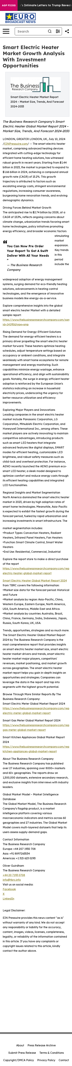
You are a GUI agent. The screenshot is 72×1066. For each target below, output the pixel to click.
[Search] (50, 31)
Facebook (9, 889)
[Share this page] (67, 31)
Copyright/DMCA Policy (18, 1060)
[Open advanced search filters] (58, 31)
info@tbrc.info (12, 879)
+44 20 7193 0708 (14, 875)
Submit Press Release (22, 1052)
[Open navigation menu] (6, 31)
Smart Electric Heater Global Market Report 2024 (35, 580)
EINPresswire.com (15, 143)
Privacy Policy (46, 1060)
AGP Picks (9, 5)
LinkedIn (8, 898)
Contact (64, 1060)
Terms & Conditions (51, 1052)
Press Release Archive (41, 1045)
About (20, 1045)
